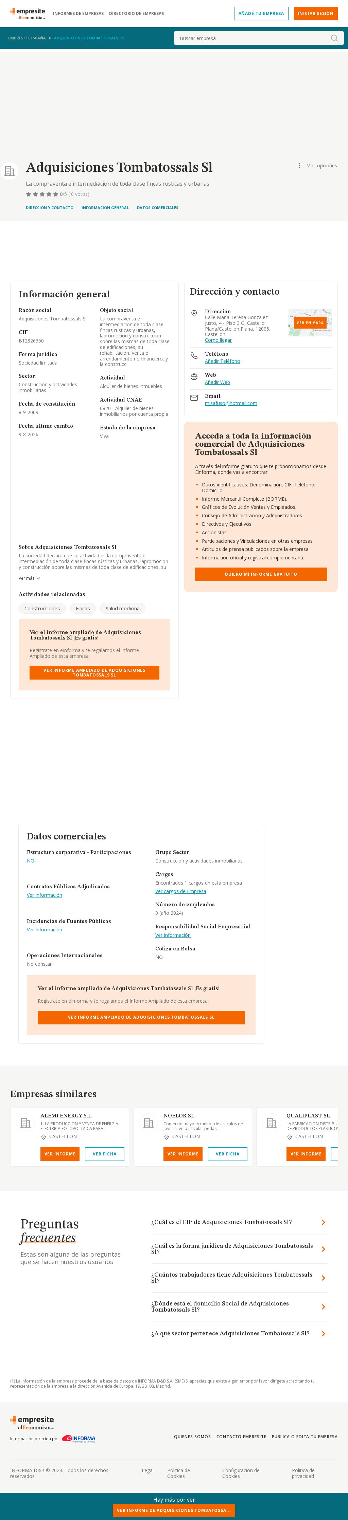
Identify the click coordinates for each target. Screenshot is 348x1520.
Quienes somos (192, 1437)
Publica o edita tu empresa (305, 1437)
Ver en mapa (310, 322)
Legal (148, 1470)
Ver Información (44, 895)
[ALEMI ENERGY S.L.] (25, 1122)
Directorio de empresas (136, 13)
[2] (36, 194)
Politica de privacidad (303, 1473)
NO (30, 861)
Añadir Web (217, 382)
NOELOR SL (178, 1116)
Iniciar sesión (316, 13)
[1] (29, 194)
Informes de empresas (78, 13)
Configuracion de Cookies (241, 1473)
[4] (49, 194)
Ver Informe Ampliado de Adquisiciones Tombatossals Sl (94, 672)
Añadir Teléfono (222, 361)
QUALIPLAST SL (308, 1116)
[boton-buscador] (334, 38)
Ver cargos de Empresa (180, 891)
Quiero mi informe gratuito (261, 574)
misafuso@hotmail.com (231, 403)
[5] (56, 194)
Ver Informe (60, 1154)
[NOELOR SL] (148, 1122)
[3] (42, 194)
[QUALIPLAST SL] (271, 1122)
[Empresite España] (30, 13)
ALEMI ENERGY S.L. (66, 1116)
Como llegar (218, 340)
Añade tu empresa (261, 13)
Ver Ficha (104, 1154)
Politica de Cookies (178, 1473)
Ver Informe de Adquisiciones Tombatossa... (174, 1510)
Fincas (83, 608)
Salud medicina (123, 608)
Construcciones (42, 608)
